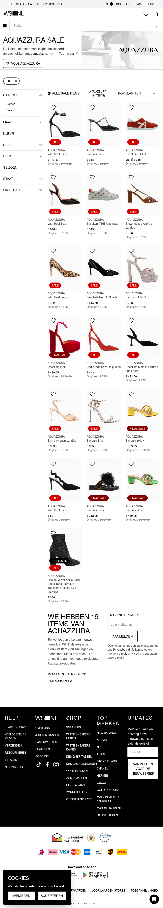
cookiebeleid (57, 886)
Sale (9, 81)
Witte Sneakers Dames (78, 747)
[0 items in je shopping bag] (156, 14)
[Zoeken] (155, 25)
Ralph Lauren (107, 815)
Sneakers (73, 727)
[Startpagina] (13, 14)
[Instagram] (56, 764)
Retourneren (15, 752)
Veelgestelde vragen (15, 736)
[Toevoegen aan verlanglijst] (53, 107)
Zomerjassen (76, 778)
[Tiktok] (38, 764)
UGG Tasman (75, 785)
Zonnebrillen (76, 792)
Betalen (11, 760)
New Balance (107, 733)
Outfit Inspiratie (79, 799)
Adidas (102, 740)
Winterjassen (77, 771)
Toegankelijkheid (144, 890)
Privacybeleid (121, 649)
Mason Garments (110, 808)
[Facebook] (47, 764)
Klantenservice (146, 4)
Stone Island (107, 761)
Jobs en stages (47, 735)
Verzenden (13, 745)
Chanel (102, 768)
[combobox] (80, 25)
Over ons (42, 728)
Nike (100, 747)
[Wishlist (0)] (145, 13)
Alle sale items (66, 93)
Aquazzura (97, 91)
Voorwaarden (75, 890)
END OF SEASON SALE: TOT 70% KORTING (33, 4)
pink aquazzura (60, 681)
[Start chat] (154, 899)
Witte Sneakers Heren (78, 736)
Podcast (42, 756)
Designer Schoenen (81, 764)
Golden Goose (108, 790)
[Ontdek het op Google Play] (94, 875)
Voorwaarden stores (108, 890)
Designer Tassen (79, 756)
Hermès (103, 775)
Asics (101, 754)
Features (42, 749)
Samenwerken (46, 742)
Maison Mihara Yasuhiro (108, 799)
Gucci (101, 783)
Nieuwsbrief (14, 767)
